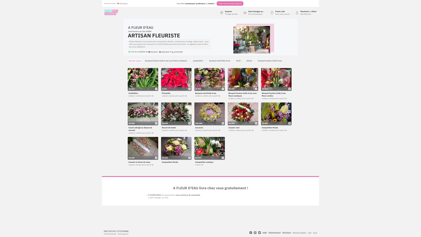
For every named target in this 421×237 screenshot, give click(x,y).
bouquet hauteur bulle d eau (271, 61)
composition (199, 61)
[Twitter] (259, 232)
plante (250, 61)
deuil (239, 61)
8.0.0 (315, 233)
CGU (309, 233)
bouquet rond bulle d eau (220, 61)
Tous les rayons (135, 61)
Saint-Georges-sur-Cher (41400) (139, 31)
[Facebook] (250, 232)
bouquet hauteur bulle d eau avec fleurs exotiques (167, 61)
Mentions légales (299, 233)
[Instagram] (255, 232)
